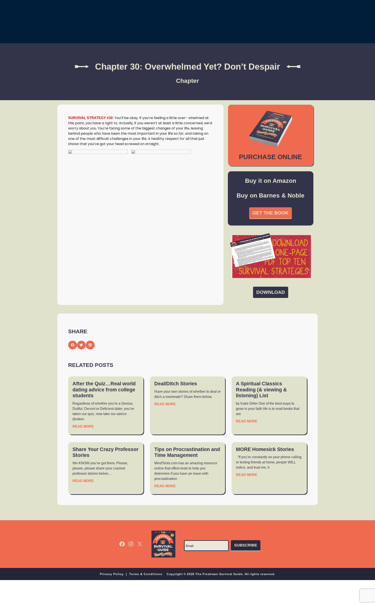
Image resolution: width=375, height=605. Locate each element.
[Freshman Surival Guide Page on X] (139, 544)
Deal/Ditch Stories (175, 383)
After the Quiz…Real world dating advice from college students (104, 389)
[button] (72, 345)
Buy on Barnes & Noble (270, 195)
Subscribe (245, 545)
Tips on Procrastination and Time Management (187, 452)
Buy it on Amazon (270, 180)
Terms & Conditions (145, 574)
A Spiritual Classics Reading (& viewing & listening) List (261, 389)
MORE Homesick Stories (265, 449)
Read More (83, 426)
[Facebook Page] (122, 544)
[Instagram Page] (131, 544)
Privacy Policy (112, 574)
